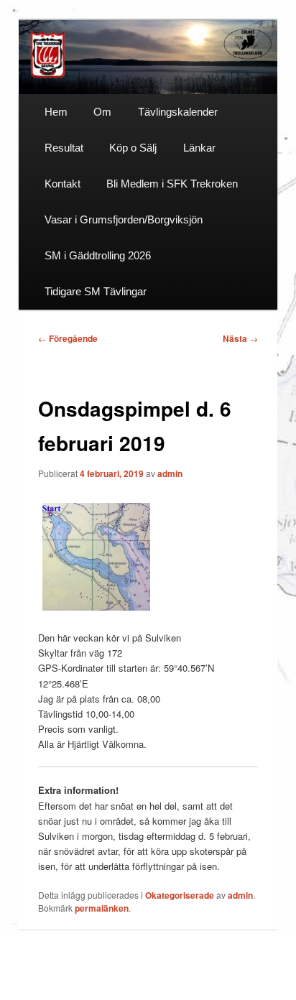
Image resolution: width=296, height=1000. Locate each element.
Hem (56, 112)
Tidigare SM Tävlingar (96, 291)
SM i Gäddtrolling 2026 (98, 255)
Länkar (199, 148)
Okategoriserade (179, 895)
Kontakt (62, 183)
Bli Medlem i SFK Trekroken (172, 183)
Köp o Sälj (133, 148)
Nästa (240, 338)
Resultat (64, 148)
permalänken (102, 908)
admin (169, 473)
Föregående (68, 338)
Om (102, 112)
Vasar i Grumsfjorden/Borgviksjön (124, 219)
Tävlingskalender (178, 112)
